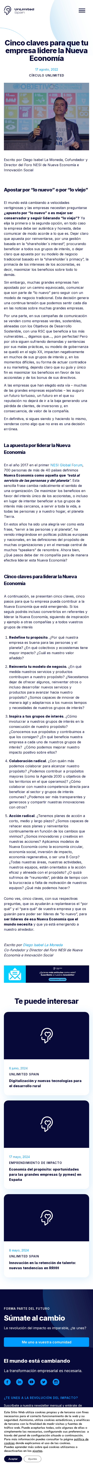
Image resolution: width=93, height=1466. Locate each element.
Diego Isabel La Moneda (43, 945)
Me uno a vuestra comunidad (46, 1342)
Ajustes (32, 1459)
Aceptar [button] (13, 1459)
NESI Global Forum (66, 465)
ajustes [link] (37, 1451)
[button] (82, 10)
